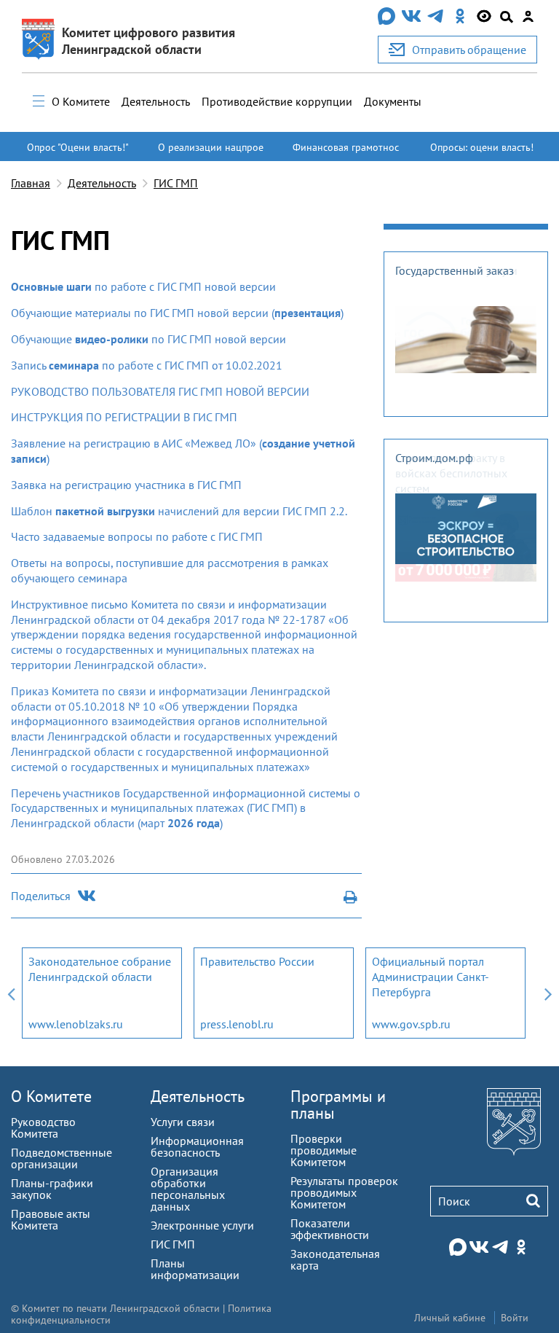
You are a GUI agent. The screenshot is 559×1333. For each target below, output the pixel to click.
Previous (11, 993)
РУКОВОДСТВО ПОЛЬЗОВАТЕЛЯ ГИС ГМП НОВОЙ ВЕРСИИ (160, 391)
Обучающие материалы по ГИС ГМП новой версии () (177, 312)
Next (548, 993)
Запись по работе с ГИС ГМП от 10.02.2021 (146, 365)
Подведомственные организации (61, 1158)
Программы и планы (338, 1104)
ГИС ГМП (176, 183)
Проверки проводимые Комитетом (323, 1150)
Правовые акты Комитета (50, 1219)
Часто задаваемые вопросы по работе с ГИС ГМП (137, 536)
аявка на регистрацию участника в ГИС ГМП (129, 484)
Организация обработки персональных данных (188, 1188)
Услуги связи (183, 1121)
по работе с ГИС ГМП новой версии (143, 286)
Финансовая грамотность (346, 154)
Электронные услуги (202, 1225)
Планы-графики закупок (52, 1189)
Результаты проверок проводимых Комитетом (344, 1192)
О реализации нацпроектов (210, 154)
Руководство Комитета (43, 1127)
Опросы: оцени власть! (482, 147)
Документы (392, 101)
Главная (30, 183)
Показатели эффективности (329, 1229)
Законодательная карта (335, 1259)
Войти (514, 1317)
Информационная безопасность (197, 1146)
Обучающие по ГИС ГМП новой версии (148, 339)
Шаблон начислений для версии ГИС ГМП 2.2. (179, 511)
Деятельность (156, 101)
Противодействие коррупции (277, 101)
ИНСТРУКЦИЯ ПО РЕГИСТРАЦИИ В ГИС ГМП (124, 417)
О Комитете (81, 101)
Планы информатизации (195, 1269)
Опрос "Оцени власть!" (78, 147)
